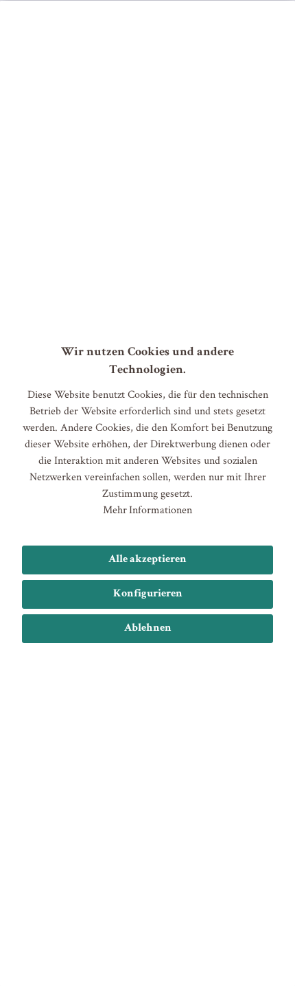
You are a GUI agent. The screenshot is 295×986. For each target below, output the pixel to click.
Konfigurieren (147, 594)
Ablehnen (148, 628)
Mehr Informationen (147, 509)
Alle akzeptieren (147, 559)
